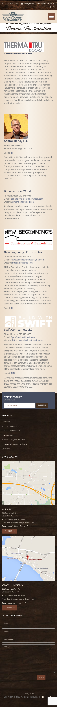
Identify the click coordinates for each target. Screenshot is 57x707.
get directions (9, 531)
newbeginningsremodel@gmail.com (27, 259)
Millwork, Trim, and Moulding (13, 440)
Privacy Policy (28, 694)
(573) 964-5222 (19, 595)
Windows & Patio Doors (11, 426)
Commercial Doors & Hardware (14, 444)
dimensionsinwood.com (23, 201)
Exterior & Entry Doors (11, 431)
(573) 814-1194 (11, 3)
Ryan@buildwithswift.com (23, 337)
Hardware (6, 422)
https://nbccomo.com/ (22, 262)
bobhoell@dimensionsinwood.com (27, 198)
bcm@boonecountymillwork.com (39, 3)
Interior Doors (7, 435)
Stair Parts (6, 449)
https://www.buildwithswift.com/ (27, 340)
